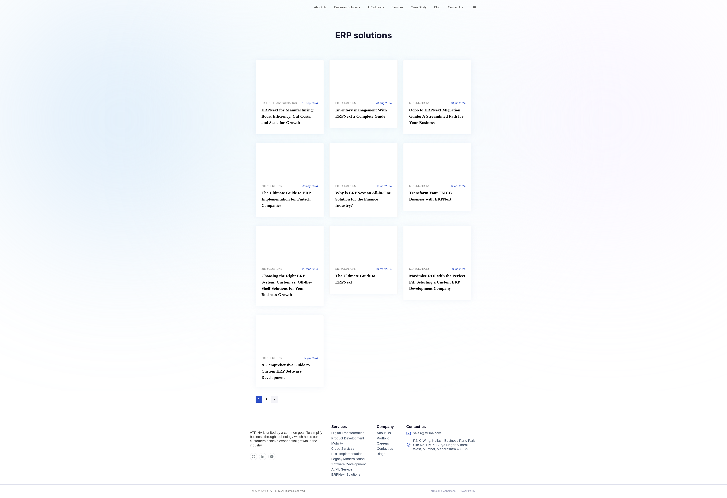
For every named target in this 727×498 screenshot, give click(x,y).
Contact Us (455, 7)
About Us (320, 7)
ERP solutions (345, 103)
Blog (437, 7)
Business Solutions (347, 7)
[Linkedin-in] (262, 456)
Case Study (419, 7)
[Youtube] (271, 456)
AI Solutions (376, 7)
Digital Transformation (279, 103)
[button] (475, 7)
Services (397, 7)
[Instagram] (253, 456)
